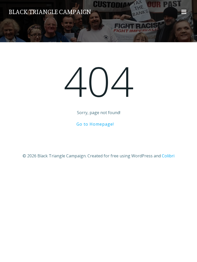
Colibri (168, 156)
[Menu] (184, 12)
